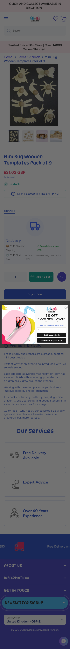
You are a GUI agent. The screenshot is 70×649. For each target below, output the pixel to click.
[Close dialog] (66, 307)
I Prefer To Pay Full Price (51, 340)
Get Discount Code (51, 335)
